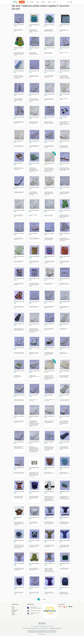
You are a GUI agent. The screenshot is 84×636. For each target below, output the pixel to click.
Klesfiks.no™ (43, 1)
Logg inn (13, 613)
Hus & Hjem (31, 1)
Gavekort (13, 612)
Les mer (45, 632)
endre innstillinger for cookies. (52, 632)
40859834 (47, 628)
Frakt (32, 626)
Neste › (44, 599)
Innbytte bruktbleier (15, 609)
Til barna (54, 1)
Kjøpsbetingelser (37, 626)
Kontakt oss (14, 614)
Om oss (13, 608)
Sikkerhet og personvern (44, 626)
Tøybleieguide (14, 611)
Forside (13, 606)
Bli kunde (13, 607)
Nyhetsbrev (52, 626)
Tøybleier (49, 1)
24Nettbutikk (44, 634)
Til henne (37, 1)
